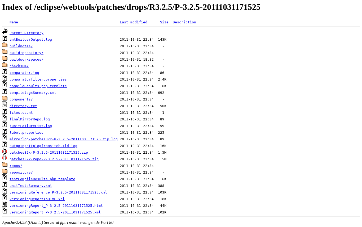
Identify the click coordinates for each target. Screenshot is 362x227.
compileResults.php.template (38, 86)
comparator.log (24, 73)
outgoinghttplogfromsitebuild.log (43, 146)
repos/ (16, 166)
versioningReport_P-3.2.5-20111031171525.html (56, 206)
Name (14, 22)
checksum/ (19, 66)
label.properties (26, 132)
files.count (21, 113)
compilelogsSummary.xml (33, 93)
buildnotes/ (21, 46)
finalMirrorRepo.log (30, 119)
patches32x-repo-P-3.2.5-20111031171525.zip (54, 159)
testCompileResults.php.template (42, 179)
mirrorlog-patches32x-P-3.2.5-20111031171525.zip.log (64, 139)
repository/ (21, 172)
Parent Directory (26, 33)
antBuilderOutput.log (31, 39)
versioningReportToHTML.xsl (37, 199)
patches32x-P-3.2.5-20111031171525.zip (49, 152)
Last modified (133, 22)
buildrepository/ (26, 53)
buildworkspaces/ (26, 59)
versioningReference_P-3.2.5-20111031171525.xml (58, 192)
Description (184, 22)
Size (164, 22)
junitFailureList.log (31, 126)
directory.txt (23, 106)
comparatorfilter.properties (38, 79)
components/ (21, 99)
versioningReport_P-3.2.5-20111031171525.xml (55, 212)
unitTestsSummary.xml (31, 186)
